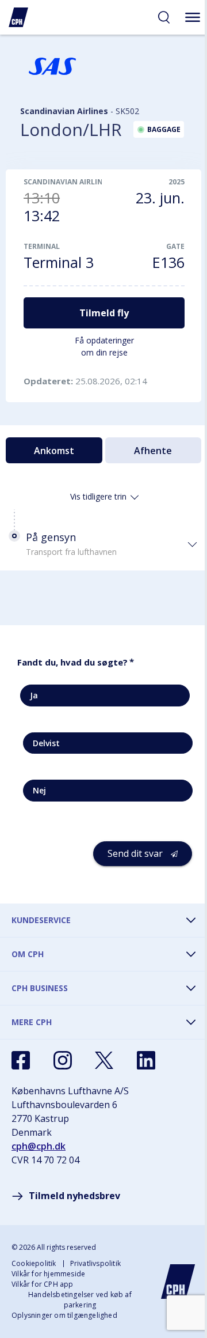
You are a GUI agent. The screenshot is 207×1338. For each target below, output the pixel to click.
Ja (34, 695)
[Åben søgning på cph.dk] (164, 17)
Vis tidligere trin (98, 496)
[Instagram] (62, 1060)
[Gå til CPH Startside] (178, 1281)
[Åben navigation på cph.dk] (192, 17)
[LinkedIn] (146, 1060)
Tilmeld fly (104, 313)
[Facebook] (21, 1060)
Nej (39, 790)
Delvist (46, 743)
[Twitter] (104, 1060)
